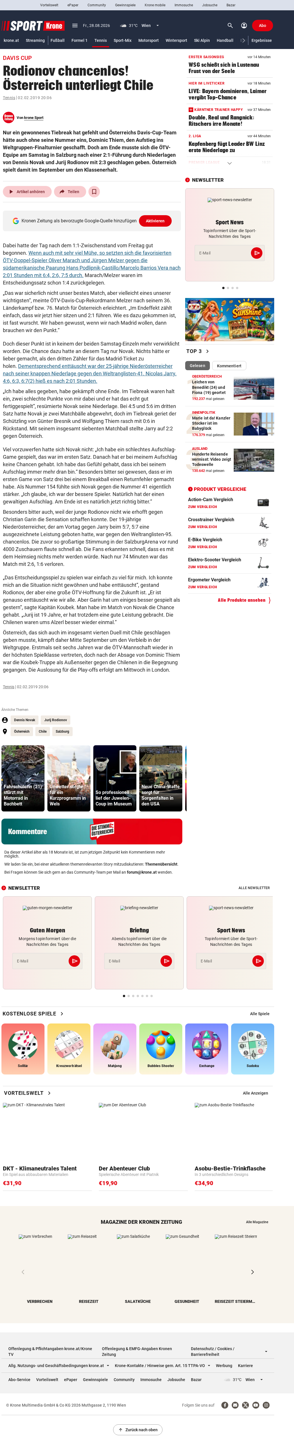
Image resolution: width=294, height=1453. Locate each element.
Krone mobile (155, 5)
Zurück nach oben (138, 1430)
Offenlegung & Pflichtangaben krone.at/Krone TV (50, 1351)
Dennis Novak (24, 720)
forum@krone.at (142, 872)
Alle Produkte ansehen (242, 600)
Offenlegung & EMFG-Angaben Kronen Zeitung (137, 1351)
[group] (23, 778)
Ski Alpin (202, 40)
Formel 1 (79, 40)
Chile (43, 732)
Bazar (231, 5)
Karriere (245, 1365)
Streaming (35, 40)
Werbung (224, 1365)
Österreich (22, 732)
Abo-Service (19, 1379)
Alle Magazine (257, 1222)
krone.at (11, 40)
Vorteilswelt (49, 5)
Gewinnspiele (125, 5)
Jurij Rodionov (55, 720)
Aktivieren (155, 221)
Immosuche (184, 5)
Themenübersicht (161, 864)
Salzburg (62, 732)
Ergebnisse (262, 40)
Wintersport (176, 40)
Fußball (58, 40)
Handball (225, 40)
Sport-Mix (122, 40)
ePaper (72, 5)
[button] (244, 40)
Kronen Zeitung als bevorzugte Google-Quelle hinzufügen (93, 220)
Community (97, 5)
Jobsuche (209, 5)
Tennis (100, 40)
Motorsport (148, 40)
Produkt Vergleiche (220, 489)
